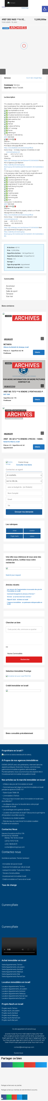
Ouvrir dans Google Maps (34, 78)
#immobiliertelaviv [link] (38, 167)
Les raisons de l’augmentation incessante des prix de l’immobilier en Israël (24, 590)
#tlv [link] (5, 169)
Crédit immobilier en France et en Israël (17, 879)
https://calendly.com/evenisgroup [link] (14, 165)
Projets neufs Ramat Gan (11, 1018)
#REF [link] (5, 137)
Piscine (9, 288)
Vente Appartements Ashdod (12, 969)
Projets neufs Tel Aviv (9, 1008)
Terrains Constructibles (11, 873)
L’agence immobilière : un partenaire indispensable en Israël (24, 603)
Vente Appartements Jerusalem (13, 967)
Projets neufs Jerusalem (11, 1011)
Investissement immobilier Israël (14, 876)
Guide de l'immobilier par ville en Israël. (16, 867)
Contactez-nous (12, 852)
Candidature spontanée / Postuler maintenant (15, 858)
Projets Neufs (15, 536)
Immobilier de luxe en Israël (12, 864)
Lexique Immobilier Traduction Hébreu (16, 870)
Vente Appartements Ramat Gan (13, 976)
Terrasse (9, 294)
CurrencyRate (10, 905)
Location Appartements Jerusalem (14, 989)
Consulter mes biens (24, 465)
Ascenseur (10, 286)
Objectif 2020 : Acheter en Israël (17, 599)
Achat (14, 530)
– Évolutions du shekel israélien (13, 818)
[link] (18, 148)
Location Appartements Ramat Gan (15, 996)
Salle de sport (11, 291)
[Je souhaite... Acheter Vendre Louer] (24, 475)
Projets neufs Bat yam (10, 1020)
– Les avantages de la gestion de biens (16, 810)
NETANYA (7, 344)
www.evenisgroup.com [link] (13, 152)
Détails (37, 352)
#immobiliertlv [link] (27, 167)
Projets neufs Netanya (10, 1015)
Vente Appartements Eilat (11, 974)
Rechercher (25, 659)
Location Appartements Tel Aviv (13, 986)
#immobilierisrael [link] (18, 167)
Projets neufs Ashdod (10, 1013)
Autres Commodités (14, 654)
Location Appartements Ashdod (13, 991)
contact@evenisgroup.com (15, 847)
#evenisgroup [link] (8, 167)
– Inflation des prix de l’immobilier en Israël (17, 784)
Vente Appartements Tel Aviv (12, 965)
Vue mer (9, 296)
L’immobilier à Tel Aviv (11, 796)
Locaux (32, 536)
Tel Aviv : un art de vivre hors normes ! (19, 597)
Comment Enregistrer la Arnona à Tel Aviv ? (21, 594)
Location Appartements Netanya (13, 994)
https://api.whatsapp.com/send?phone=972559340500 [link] (21, 160)
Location (32, 530)
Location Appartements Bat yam (13, 998)
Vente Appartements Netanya (12, 972)
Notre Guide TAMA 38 (11, 793)
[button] (7, 1064)
